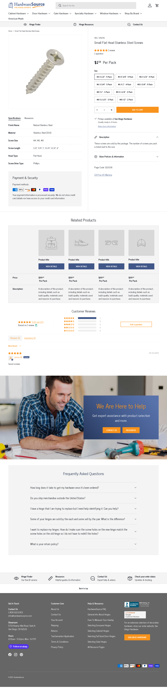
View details (51, 266)
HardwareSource (19, 677)
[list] (45, 71)
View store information (107, 126)
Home (10, 31)
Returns (54, 631)
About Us (55, 609)
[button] (157, 5)
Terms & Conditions (59, 641)
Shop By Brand (132, 13)
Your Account (57, 620)
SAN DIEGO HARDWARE (137, 637)
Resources (131, 430)
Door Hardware (39, 13)
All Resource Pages (96, 647)
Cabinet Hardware (17, 13)
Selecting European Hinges (99, 625)
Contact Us (111, 430)
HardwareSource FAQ (97, 609)
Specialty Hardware (84, 13)
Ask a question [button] (136, 324)
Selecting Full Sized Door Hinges (101, 636)
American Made (16, 18)
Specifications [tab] (14, 118)
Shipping (54, 625)
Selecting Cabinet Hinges (98, 631)
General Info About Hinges (99, 614)
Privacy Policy (57, 647)
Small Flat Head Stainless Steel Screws (27, 31)
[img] (15, 353)
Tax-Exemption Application (62, 636)
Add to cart (137, 109)
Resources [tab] (29, 118)
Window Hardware (109, 13)
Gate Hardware (61, 13)
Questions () (29, 338)
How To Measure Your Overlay (101, 620)
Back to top (83, 588)
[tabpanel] (45, 144)
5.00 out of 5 (37, 322)
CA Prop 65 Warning (103, 175)
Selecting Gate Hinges (97, 641)
